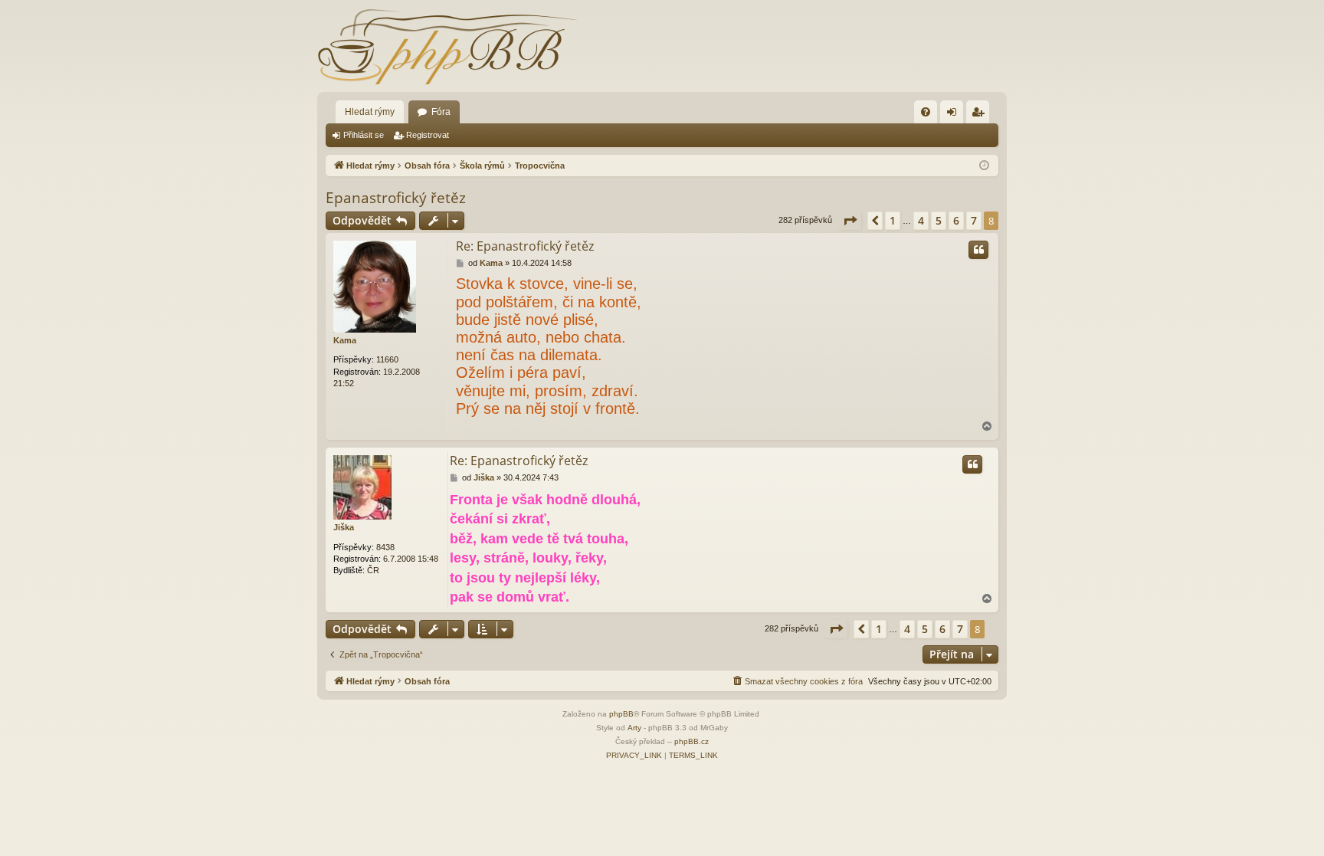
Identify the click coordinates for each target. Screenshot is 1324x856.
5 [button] (939, 220)
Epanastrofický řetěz (396, 198)
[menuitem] (925, 111)
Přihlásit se (363, 134)
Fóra (441, 112)
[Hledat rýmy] (447, 46)
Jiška (343, 527)
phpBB (621, 714)
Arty (634, 727)
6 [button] (956, 220)
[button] (849, 221)
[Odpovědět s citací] (978, 250)
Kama (344, 340)
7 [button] (974, 220)
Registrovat (427, 134)
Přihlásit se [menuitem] (954, 115)
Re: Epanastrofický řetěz (525, 246)
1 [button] (893, 220)
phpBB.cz (691, 741)
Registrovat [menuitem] (980, 115)
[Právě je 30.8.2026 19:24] (984, 166)
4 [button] (921, 220)
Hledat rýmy (370, 112)
